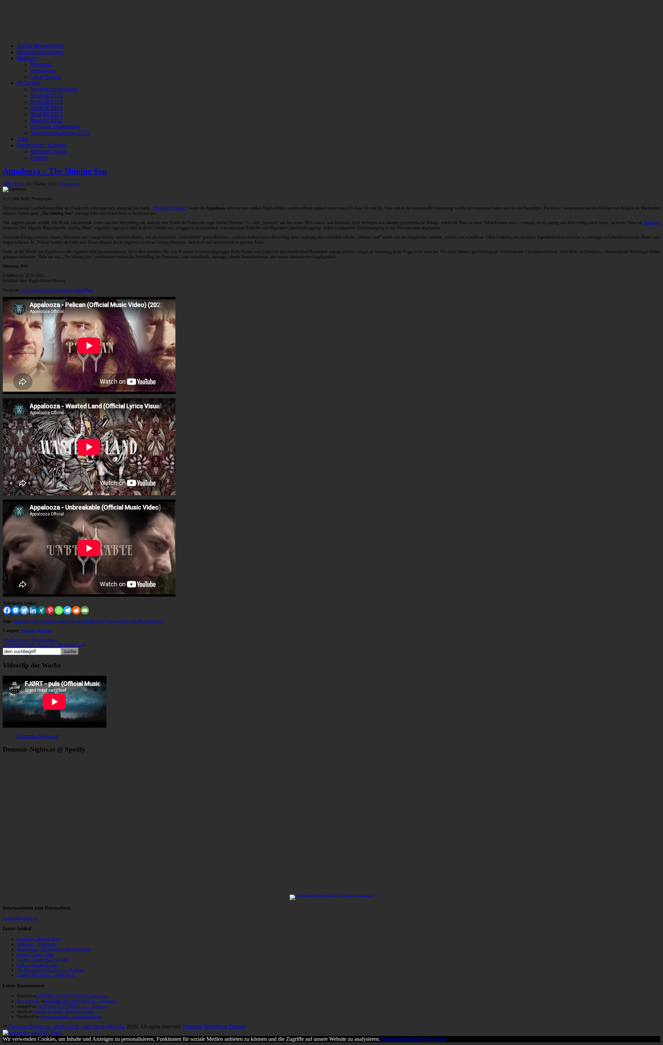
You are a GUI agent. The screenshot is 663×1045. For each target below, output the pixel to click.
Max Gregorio (28, 1001)
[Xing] (41, 610)
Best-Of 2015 (46, 102)
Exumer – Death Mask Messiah (42, 959)
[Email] (84, 610)
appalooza (48, 621)
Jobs (22, 139)
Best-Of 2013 (46, 114)
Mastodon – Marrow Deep (38, 938)
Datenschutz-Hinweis (20, 918)
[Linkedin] (33, 610)
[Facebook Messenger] (15, 610)
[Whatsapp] (59, 610)
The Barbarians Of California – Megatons (51, 970)
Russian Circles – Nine (35, 954)
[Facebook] (7, 610)
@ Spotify (28, 83)
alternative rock (25, 621)
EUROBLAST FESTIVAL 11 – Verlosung (73, 995)
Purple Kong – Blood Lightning (32, 639)
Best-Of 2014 (46, 108)
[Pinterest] (50, 610)
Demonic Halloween (55, 127)
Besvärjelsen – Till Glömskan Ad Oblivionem (54, 949)
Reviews (41, 64)
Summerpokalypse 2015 (60, 133)
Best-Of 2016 (46, 96)
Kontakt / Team (48, 152)
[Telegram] (67, 610)
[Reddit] (76, 610)
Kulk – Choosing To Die (37, 964)
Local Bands (45, 77)
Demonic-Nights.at (37, 736)
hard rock (66, 621)
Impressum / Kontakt (41, 145)
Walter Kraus (13, 183)
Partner (39, 158)
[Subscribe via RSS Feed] (32, 1033)
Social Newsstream (40, 46)
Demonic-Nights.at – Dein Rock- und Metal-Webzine (66, 1026)
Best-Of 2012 (46, 120)
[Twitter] (24, 610)
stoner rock (127, 621)
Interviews (42, 71)
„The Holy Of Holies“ (170, 208)
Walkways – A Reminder (37, 944)
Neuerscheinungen (40, 52)
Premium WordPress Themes (214, 1026)
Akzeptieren (393, 1039)
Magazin (27, 58)
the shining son (151, 621)
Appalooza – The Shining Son (55, 171)
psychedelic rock (90, 621)
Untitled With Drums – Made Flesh (46, 975)
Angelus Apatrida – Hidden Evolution (64, 1011)
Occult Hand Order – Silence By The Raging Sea (43, 645)
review (111, 621)
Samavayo (651, 222)
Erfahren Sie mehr (426, 1039)
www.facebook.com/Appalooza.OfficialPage (57, 290)
